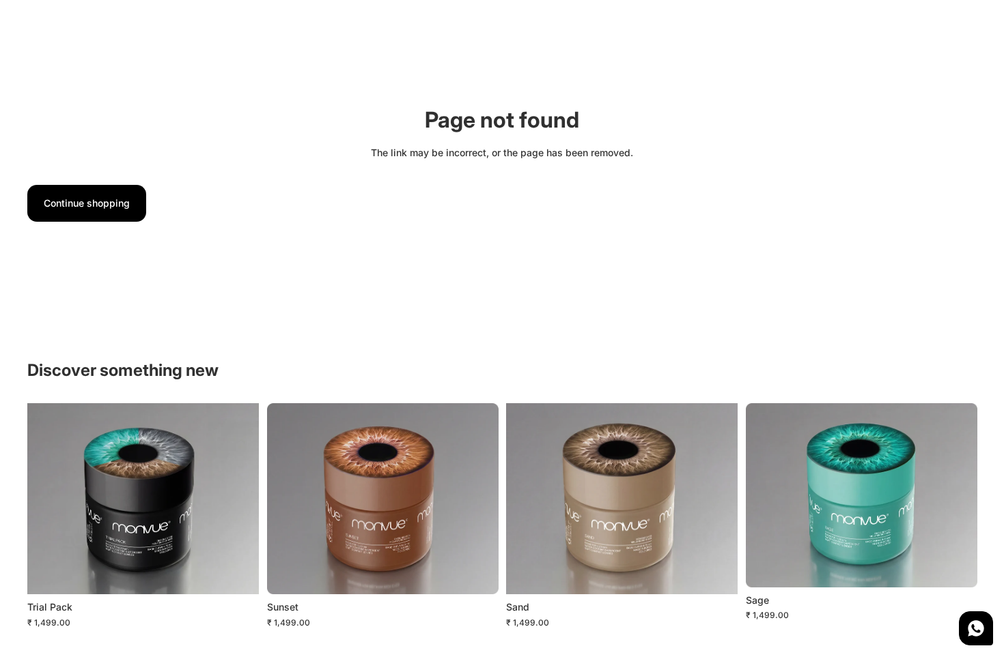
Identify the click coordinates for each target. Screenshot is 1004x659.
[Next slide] (238, 499)
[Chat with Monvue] (976, 628)
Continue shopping (87, 203)
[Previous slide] (47, 499)
